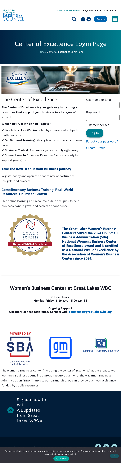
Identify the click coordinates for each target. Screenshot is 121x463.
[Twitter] (114, 447)
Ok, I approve (61, 458)
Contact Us (110, 10)
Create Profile (96, 148)
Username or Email (99, 99)
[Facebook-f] (83, 19)
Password (93, 112)
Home (41, 51)
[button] (74, 19)
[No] (114, 456)
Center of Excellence (68, 10)
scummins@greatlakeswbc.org (90, 311)
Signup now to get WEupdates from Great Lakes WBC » (31, 410)
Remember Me (98, 125)
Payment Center (92, 10)
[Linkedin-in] (88, 19)
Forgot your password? (102, 141)
